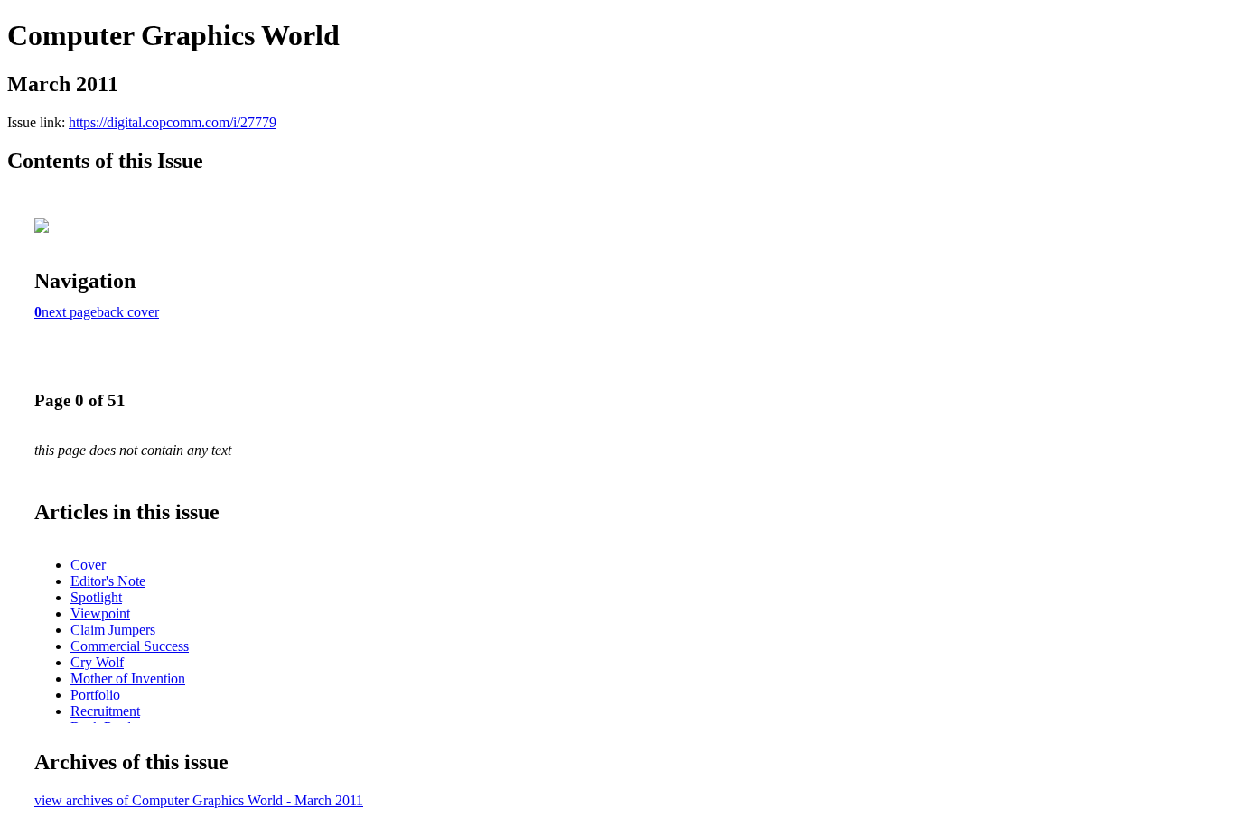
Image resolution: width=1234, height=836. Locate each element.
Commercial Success (129, 646)
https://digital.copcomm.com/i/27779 (172, 122)
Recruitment (105, 711)
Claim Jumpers (112, 629)
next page (69, 312)
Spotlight (96, 597)
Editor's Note (107, 581)
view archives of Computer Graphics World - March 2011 (198, 800)
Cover (88, 564)
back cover (128, 312)
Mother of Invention (127, 678)
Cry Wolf (97, 662)
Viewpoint (100, 613)
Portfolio (95, 694)
